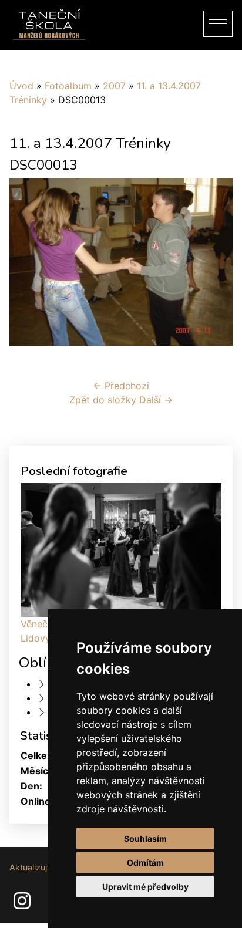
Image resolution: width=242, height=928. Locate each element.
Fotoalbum (68, 86)
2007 (114, 86)
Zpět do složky (102, 400)
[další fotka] (213, 266)
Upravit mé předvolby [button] (145, 887)
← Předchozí (121, 386)
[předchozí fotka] (28, 266)
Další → (156, 400)
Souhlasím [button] (145, 838)
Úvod (21, 86)
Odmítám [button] (145, 863)
